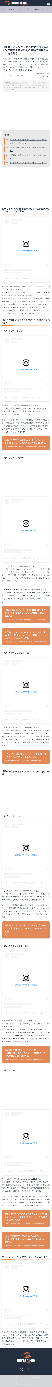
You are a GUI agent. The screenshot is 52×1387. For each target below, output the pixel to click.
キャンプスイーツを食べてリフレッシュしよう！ (28, 163)
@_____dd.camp (27, 1021)
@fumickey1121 (30, 1179)
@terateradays (28, 405)
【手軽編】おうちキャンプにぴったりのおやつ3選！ (28, 156)
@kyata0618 (25, 566)
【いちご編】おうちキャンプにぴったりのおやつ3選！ (29, 149)
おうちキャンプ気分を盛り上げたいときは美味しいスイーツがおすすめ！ (28, 141)
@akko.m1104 (29, 891)
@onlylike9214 (29, 727)
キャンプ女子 (45, 76)
